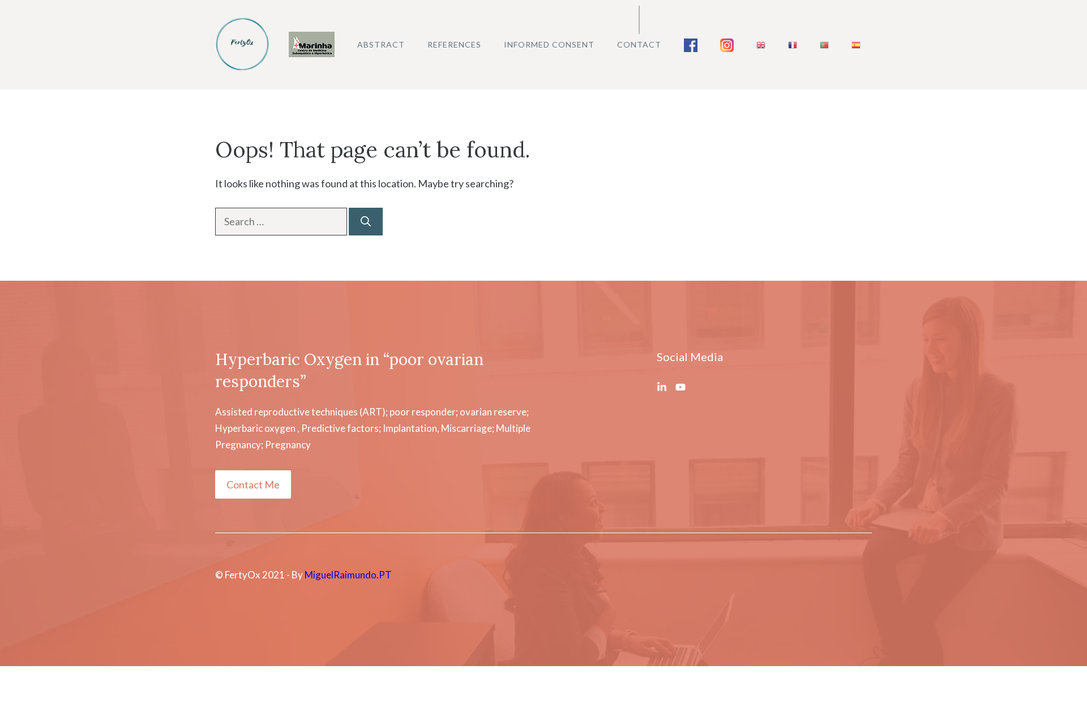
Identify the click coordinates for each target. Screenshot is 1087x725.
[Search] (366, 221)
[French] (792, 44)
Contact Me (253, 484)
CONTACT (639, 44)
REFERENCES (454, 44)
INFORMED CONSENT (549, 44)
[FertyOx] (243, 43)
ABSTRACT (381, 44)
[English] (761, 44)
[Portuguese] (824, 44)
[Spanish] (856, 44)
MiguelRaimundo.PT (348, 575)
